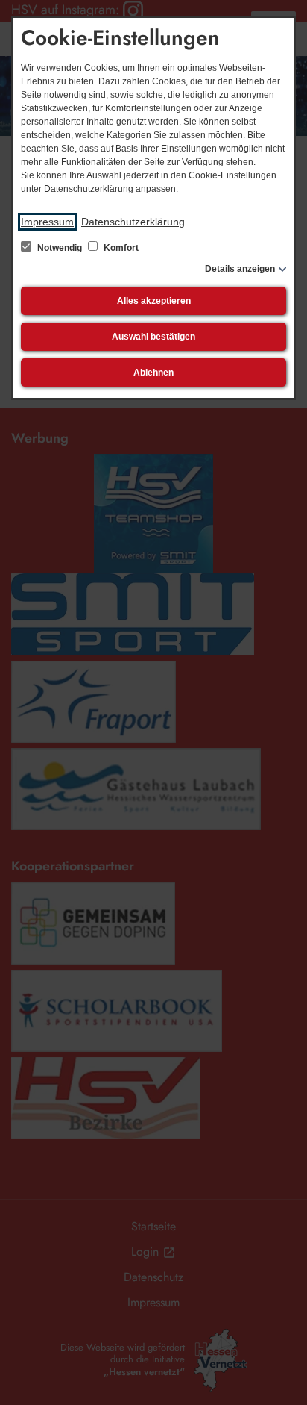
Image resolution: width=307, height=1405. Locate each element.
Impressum (47, 222)
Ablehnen (153, 372)
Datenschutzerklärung (133, 222)
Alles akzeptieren (154, 301)
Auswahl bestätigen (153, 336)
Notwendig (59, 248)
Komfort (120, 248)
